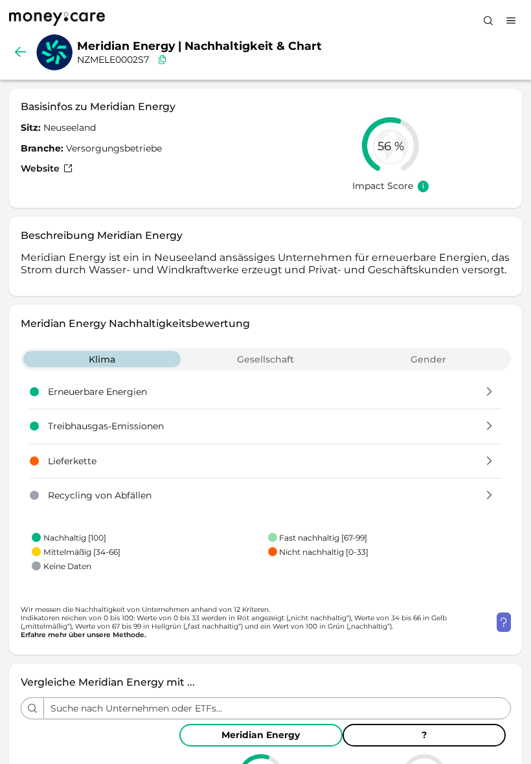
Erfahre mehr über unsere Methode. (83, 635)
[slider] (390, 145)
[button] (489, 392)
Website (41, 168)
